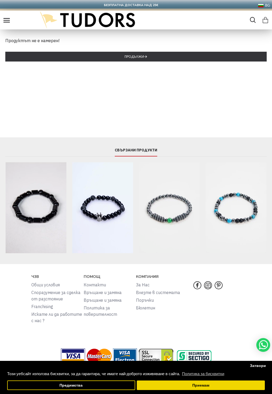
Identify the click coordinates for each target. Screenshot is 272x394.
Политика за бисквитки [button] (203, 373)
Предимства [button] (71, 385)
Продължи (134, 56)
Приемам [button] (200, 385)
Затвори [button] (258, 366)
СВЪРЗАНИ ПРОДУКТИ (136, 150)
